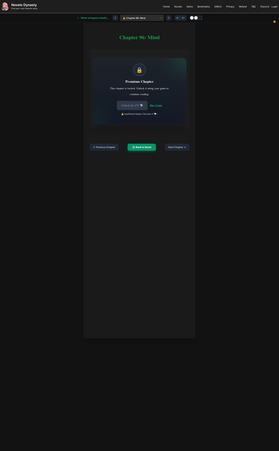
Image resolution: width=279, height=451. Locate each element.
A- (178, 18)
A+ (183, 18)
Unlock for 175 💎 (132, 105)
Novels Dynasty (24, 5)
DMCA (218, 6)
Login (274, 6)
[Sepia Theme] (196, 18)
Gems (190, 6)
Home (166, 6)
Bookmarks (203, 6)
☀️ (274, 21)
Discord (265, 6)
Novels (178, 6)
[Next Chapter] (168, 17)
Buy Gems (156, 105)
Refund (243, 6)
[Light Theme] (192, 18)
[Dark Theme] (200, 18)
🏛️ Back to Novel (141, 147)
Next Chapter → (177, 147)
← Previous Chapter (104, 147)
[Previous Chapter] (115, 17)
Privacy (230, 6)
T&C (253, 6)
